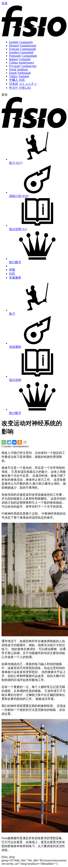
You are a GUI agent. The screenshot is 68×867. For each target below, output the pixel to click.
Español (14, 52)
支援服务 (15, 277)
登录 (5, 3)
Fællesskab (24, 72)
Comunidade (29, 55)
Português (15, 55)
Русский (14, 66)
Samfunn (22, 69)
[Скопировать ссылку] (25, 442)
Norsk (12, 69)
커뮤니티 (25, 87)
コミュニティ (28, 83)
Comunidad (26, 52)
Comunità (24, 59)
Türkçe (13, 76)
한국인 (13, 87)
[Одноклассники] (19, 442)
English (13, 42)
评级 (12, 269)
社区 (22, 79)
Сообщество (28, 66)
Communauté (28, 49)
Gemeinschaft (28, 45)
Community (26, 42)
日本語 (13, 83)
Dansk (13, 72)
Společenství (26, 62)
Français (14, 49)
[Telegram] (9, 442)
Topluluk (23, 76)
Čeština (13, 62)
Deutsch (14, 45)
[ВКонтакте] (14, 442)
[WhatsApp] (4, 442)
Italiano (13, 59)
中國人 (13, 79)
